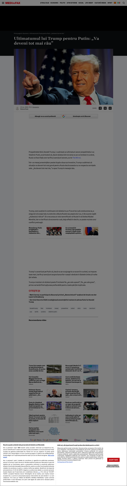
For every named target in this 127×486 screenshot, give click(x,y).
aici (39, 472)
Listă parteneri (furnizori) (65, 462)
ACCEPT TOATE (113, 460)
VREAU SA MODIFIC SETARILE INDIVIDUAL (112, 465)
